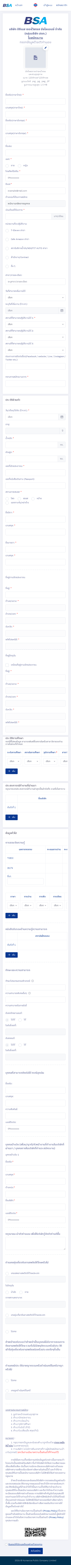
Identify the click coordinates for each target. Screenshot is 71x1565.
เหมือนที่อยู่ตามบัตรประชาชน (23, 665)
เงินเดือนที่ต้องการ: (14, 210)
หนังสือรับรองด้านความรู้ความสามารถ (26, 929)
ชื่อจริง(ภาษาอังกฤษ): (16, 120)
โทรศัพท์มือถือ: (12, 171)
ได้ (25, 1019)
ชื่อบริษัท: (10, 1200)
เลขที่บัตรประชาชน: (14, 466)
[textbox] (17, 987)
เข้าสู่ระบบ (47, 5)
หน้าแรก (18, 5)
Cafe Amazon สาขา (20, 239)
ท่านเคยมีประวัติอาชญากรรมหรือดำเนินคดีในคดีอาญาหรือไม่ (34, 1368)
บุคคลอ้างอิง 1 (12, 1155)
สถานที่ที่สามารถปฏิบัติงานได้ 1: (20, 318)
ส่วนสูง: (9, 452)
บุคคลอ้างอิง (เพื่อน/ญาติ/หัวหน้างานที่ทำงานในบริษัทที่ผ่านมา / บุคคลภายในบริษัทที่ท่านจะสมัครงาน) (34, 1146)
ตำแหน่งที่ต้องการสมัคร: (16, 197)
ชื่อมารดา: (10, 542)
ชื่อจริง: (8, 1083)
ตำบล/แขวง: (12, 601)
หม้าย (39, 498)
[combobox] (35, 297)
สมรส (25, 498)
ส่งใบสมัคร (35, 1551)
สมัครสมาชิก (61, 5)
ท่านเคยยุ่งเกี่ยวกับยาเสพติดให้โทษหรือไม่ (27, 1262)
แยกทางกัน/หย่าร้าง (20, 502)
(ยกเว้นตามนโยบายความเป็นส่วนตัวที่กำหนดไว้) (38, 1452)
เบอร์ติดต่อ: (10, 1122)
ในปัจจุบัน (9, 1285)
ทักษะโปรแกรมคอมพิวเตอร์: (18, 981)
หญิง (25, 165)
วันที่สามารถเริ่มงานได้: (15, 291)
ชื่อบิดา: (9, 512)
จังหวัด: (9, 626)
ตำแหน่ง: (10, 1187)
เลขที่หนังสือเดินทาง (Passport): (20, 479)
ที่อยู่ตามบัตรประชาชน (15, 577)
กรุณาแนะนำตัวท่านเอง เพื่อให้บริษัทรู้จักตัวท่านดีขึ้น (32, 1234)
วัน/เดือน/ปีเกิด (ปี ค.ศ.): (17, 410)
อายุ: (7, 424)
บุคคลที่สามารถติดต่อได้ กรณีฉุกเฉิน (24, 1073)
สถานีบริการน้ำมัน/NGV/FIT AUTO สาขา (29, 248)
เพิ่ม (13, 771)
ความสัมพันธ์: (11, 1109)
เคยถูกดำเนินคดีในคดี (21, 1390)
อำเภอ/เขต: (11, 614)
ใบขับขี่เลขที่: (11, 1025)
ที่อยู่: (8, 588)
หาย (26, 1292)
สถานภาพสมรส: (13, 492)
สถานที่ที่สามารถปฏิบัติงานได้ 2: (19, 331)
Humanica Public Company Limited (39, 1560)
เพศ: (8, 159)
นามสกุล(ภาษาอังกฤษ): (16, 133)
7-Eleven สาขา (18, 230)
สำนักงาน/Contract (20, 257)
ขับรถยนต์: (10, 1038)
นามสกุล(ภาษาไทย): (15, 107)
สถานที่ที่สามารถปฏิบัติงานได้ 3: (19, 343)
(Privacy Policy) (50, 1511)
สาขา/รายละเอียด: (13, 275)
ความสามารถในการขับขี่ (16, 1005)
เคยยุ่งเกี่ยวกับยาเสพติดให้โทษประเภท (28, 1315)
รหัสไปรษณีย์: (12, 639)
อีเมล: (8, 184)
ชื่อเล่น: (8, 146)
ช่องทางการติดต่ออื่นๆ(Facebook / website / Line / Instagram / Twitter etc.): (35, 358)
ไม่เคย (13, 1331)
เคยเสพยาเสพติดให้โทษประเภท (25, 1273)
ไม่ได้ (13, 1019)
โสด (12, 498)
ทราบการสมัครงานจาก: (16, 377)
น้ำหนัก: (9, 438)
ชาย (13, 165)
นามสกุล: (10, 525)
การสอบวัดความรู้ (15, 843)
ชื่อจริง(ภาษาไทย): (14, 95)
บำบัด (13, 1292)
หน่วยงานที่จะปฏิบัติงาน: (16, 224)
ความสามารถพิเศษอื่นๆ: (16, 993)
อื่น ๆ (13, 266)
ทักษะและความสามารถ (17, 970)
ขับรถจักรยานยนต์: (13, 1013)
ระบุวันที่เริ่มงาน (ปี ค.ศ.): (16, 304)
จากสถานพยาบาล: (13, 1297)
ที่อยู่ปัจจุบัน (10, 655)
